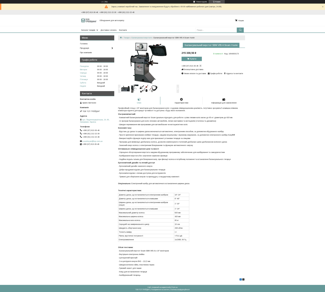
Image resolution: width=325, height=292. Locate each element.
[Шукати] (240, 30)
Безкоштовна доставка (193, 69)
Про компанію (86, 52)
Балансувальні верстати (142, 38)
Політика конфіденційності (180, 289)
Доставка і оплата (108, 30)
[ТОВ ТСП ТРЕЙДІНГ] (88, 20)
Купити (193, 59)
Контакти (123, 30)
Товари (127, 38)
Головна (83, 44)
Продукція (84, 48)
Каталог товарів (88, 30)
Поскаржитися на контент (160, 289)
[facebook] (241, 280)
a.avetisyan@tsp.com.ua (92, 141)
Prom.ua (174, 287)
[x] (243, 280)
